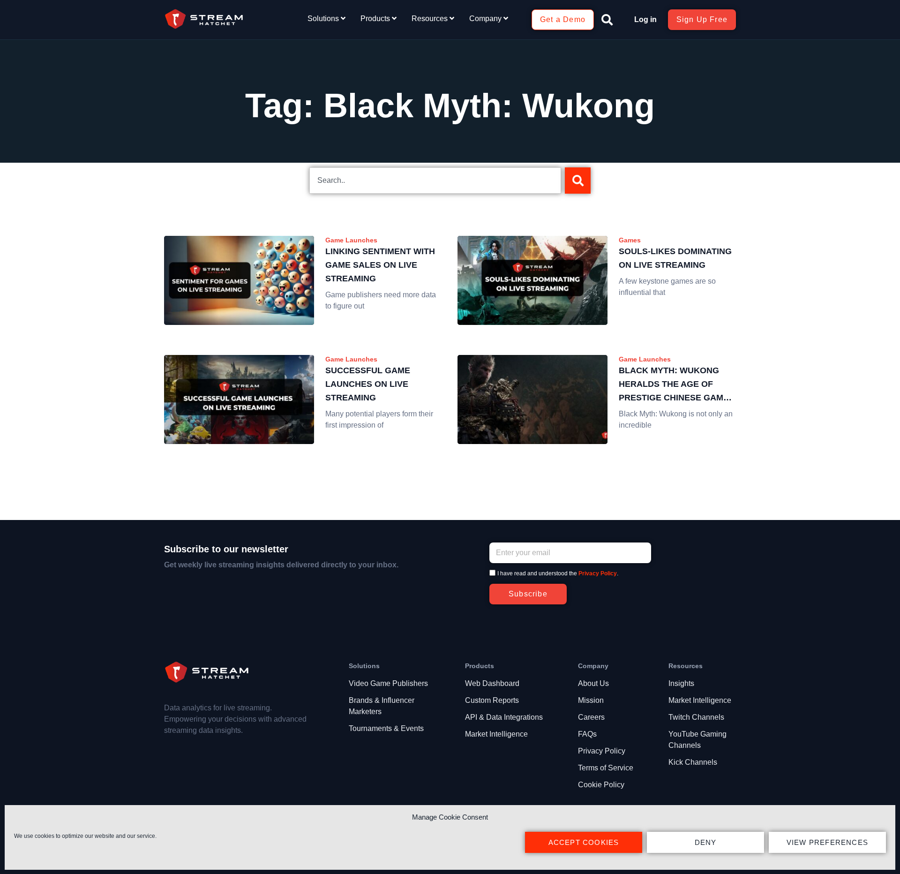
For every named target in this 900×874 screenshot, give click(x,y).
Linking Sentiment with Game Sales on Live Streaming (380, 265)
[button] (607, 19)
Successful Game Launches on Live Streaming (367, 384)
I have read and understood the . (557, 573)
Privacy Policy (597, 573)
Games (630, 240)
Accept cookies (583, 842)
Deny (706, 842)
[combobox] (435, 180)
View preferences (827, 842)
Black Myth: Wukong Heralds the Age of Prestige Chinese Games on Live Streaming (677, 385)
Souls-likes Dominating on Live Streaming (675, 258)
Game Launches (351, 240)
